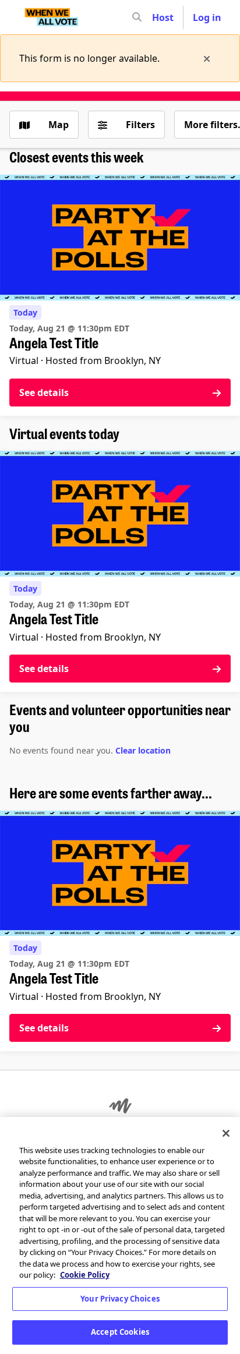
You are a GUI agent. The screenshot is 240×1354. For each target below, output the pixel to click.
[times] (207, 58)
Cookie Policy (85, 1275)
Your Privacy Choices (120, 1298)
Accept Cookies (120, 1332)
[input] (158, 17)
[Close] (226, 1133)
